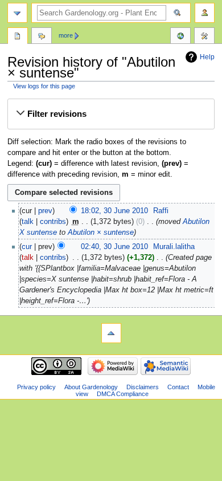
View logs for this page (44, 86)
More (66, 35)
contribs (53, 222)
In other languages (180, 37)
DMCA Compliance (123, 393)
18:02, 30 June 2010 (114, 211)
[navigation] (17, 13)
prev (45, 211)
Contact (178, 387)
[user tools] (205, 13)
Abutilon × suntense (101, 233)
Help (207, 57)
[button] (111, 114)
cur (27, 247)
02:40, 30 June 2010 (114, 247)
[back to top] (111, 333)
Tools (204, 37)
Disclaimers (142, 387)
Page (17, 37)
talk (28, 222)
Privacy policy (36, 387)
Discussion (41, 37)
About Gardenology (91, 387)
